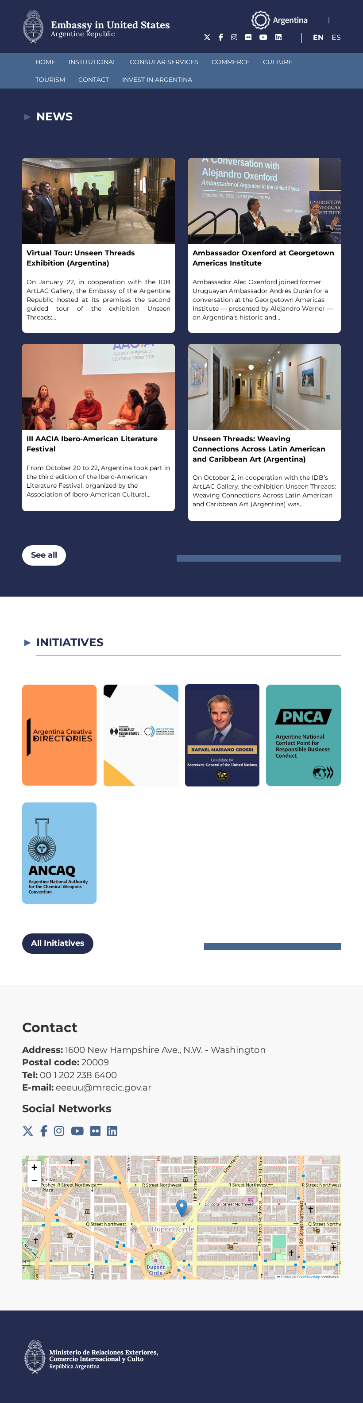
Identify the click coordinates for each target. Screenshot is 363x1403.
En (318, 37)
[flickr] (248, 37)
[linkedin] (278, 37)
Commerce (231, 62)
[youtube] (263, 37)
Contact (93, 80)
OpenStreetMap (308, 1276)
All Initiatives (58, 943)
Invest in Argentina (157, 80)
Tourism (50, 80)
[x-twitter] (207, 37)
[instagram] (234, 37)
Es (336, 37)
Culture (277, 62)
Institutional (92, 62)
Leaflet (285, 1276)
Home (45, 62)
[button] (181, 1208)
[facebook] (221, 37)
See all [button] (44, 555)
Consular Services (164, 62)
